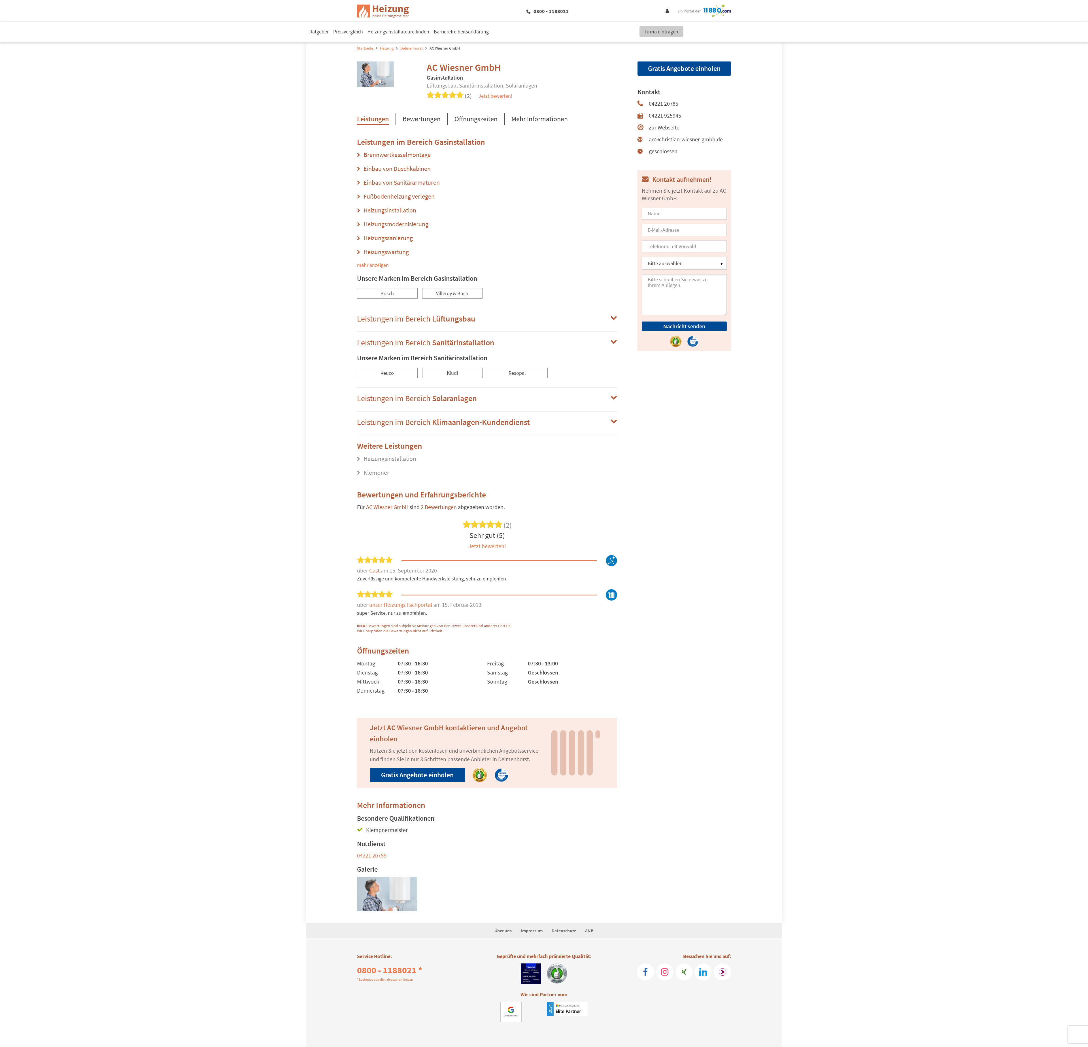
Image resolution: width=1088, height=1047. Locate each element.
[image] (387, 894)
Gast (375, 570)
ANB (589, 930)
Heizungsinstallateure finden (398, 31)
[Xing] (683, 971)
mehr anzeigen (373, 265)
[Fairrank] (722, 971)
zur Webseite (664, 127)
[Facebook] (645, 971)
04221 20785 (371, 855)
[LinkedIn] (703, 971)
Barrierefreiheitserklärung (461, 31)
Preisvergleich (348, 31)
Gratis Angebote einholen (417, 775)
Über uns (503, 930)
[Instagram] (664, 971)
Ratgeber (319, 31)
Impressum (532, 930)
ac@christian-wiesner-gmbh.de (686, 139)
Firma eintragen (661, 31)
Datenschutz (564, 930)
